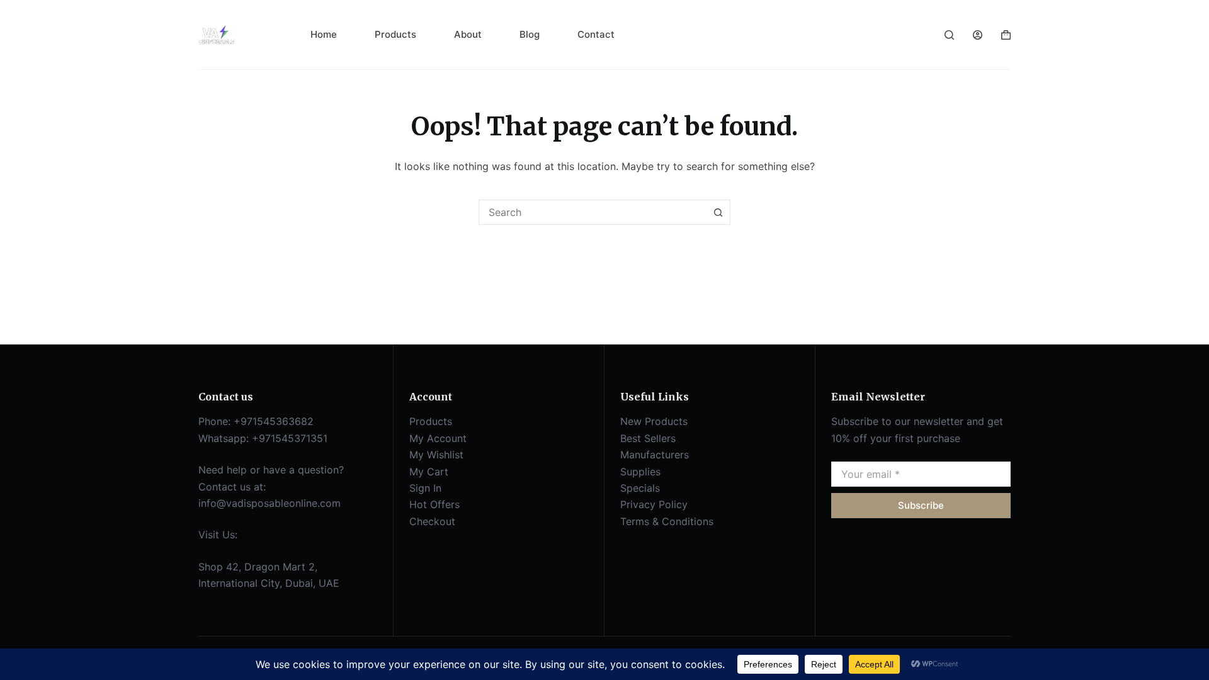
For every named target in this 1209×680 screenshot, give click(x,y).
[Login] (977, 35)
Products (395, 34)
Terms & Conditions (666, 521)
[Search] (949, 35)
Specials (640, 488)
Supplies (640, 471)
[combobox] (592, 212)
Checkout (432, 521)
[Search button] (718, 212)
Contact (596, 34)
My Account (438, 438)
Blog (529, 34)
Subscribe (921, 505)
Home (323, 34)
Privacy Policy (654, 504)
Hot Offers (434, 504)
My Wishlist (436, 454)
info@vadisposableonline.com (269, 503)
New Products (654, 421)
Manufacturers (654, 454)
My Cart (428, 471)
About (468, 34)
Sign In (425, 488)
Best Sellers (648, 438)
